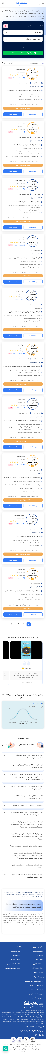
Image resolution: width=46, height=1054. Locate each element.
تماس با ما (39, 960)
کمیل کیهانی (21, 399)
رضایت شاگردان (38, 951)
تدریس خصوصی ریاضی (29, 1014)
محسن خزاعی (21, 456)
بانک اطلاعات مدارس (13, 964)
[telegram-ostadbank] (40, 1035)
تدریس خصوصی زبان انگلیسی (17, 1014)
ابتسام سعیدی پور (19, 515)
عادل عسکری (21, 124)
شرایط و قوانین (38, 972)
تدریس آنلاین (36, 703)
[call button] (6, 1048)
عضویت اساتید (15, 951)
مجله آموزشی (16, 955)
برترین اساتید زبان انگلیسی (34, 981)
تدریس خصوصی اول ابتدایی (32, 1016)
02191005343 (29, 1027)
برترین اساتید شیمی (36, 994)
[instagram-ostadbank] (36, 1035)
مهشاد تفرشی (20, 291)
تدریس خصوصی (38, 892)
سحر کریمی (21, 345)
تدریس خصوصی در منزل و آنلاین (28, 1012)
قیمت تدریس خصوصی (12, 968)
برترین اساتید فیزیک (36, 990)
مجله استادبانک (37, 968)
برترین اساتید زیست (36, 998)
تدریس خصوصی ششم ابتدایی (17, 1016)
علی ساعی (22, 237)
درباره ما (40, 955)
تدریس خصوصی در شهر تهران (24, 892)
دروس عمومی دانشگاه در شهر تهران (26, 894)
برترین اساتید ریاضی (36, 985)
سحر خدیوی (21, 569)
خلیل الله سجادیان (20, 181)
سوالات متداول (38, 964)
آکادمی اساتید (15, 960)
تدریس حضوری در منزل (33, 707)
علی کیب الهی (20, 69)
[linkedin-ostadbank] (43, 1035)
